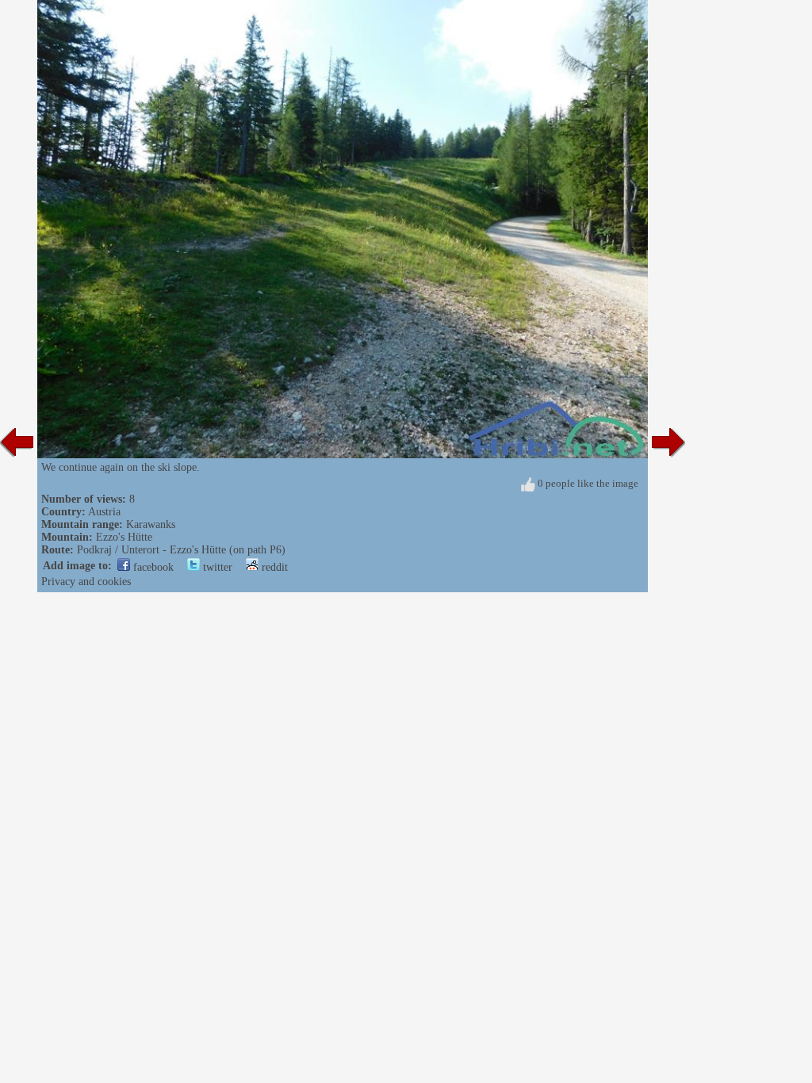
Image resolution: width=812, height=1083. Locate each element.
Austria (104, 512)
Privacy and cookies (86, 581)
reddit (273, 567)
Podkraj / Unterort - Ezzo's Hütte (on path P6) (181, 550)
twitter (216, 567)
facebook (152, 567)
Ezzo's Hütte (124, 537)
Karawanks (150, 524)
